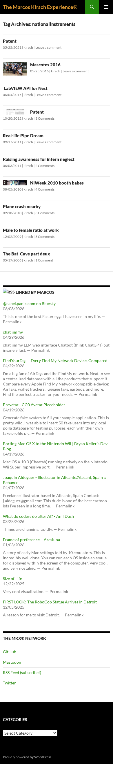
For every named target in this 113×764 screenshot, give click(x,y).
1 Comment (44, 260)
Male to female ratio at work (31, 230)
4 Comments (44, 189)
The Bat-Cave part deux (26, 253)
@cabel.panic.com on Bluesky (29, 303)
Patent (10, 41)
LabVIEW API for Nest (25, 88)
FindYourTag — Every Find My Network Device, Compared (55, 360)
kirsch (28, 47)
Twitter (9, 682)
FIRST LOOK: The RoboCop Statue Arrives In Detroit (50, 601)
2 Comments (44, 165)
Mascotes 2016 (45, 64)
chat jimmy (13, 332)
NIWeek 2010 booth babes (57, 182)
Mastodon (12, 662)
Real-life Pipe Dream (23, 135)
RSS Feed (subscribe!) (22, 672)
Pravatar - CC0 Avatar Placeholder (34, 404)
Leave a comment (48, 47)
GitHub (9, 651)
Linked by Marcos (35, 292)
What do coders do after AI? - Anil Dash (38, 516)
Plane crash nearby (22, 206)
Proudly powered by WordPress (27, 757)
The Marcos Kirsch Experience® (40, 7)
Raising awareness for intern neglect (38, 159)
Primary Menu (106, 7)
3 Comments (44, 118)
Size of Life (12, 578)
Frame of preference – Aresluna (31, 539)
